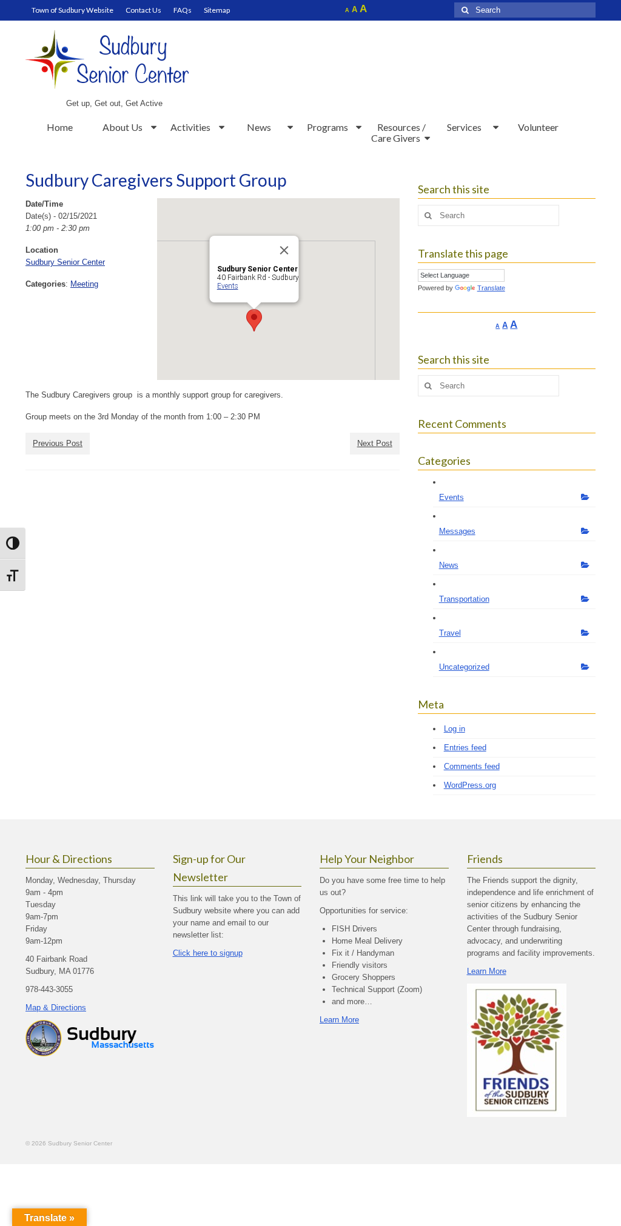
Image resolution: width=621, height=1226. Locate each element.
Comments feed (472, 766)
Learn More (339, 1019)
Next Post (374, 443)
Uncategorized (464, 666)
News (448, 565)
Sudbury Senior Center (65, 262)
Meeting (84, 283)
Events (227, 286)
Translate (491, 288)
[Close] (283, 250)
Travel (450, 633)
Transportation (464, 599)
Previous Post (57, 443)
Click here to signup (208, 953)
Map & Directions (55, 1007)
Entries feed (465, 747)
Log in (454, 728)
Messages (457, 531)
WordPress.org (470, 785)
